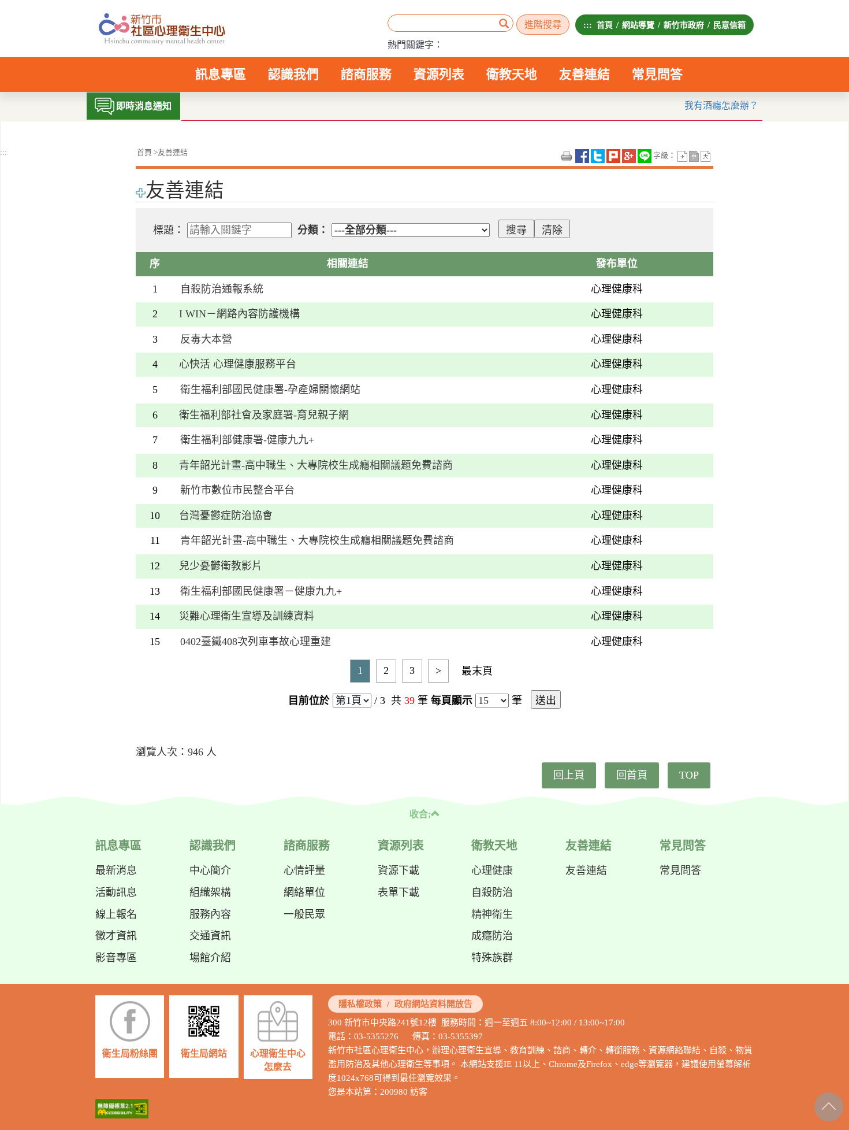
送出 (545, 700)
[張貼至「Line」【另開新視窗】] (644, 156)
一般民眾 (304, 914)
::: (587, 24)
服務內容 (210, 914)
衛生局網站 (204, 1053)
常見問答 (657, 74)
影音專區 (116, 958)
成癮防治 (492, 936)
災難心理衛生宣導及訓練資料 (246, 616)
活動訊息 (116, 892)
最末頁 (477, 671)
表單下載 (398, 892)
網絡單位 (304, 892)
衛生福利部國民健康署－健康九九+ (261, 591)
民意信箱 (729, 24)
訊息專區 (220, 79)
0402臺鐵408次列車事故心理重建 (255, 641)
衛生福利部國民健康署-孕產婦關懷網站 (270, 389)
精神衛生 (492, 914)
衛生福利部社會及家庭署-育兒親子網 (264, 415)
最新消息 (116, 870)
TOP (689, 775)
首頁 (605, 24)
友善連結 (584, 74)
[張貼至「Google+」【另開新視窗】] (629, 156)
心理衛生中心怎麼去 (278, 1060)
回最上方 (828, 1105)
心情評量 (304, 870)
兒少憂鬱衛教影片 (220, 566)
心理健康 (492, 870)
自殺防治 (492, 892)
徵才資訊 (116, 936)
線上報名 (116, 914)
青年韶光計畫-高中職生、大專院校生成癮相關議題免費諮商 (316, 465)
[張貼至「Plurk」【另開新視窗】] (613, 156)
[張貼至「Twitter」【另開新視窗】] (598, 156)
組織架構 (210, 892)
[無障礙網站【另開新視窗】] (121, 1108)
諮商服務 (366, 79)
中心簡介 (210, 870)
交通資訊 (210, 936)
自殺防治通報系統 (221, 289)
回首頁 (631, 775)
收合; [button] (420, 814)
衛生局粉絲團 (130, 1053)
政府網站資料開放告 (433, 1004)
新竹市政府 (684, 24)
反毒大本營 (206, 339)
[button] (682, 156)
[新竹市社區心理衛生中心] (162, 28)
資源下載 (398, 870)
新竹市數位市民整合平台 (237, 490)
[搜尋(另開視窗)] (503, 24)
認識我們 (293, 79)
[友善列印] (567, 156)
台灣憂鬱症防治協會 (226, 515)
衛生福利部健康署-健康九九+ (247, 440)
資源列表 (439, 79)
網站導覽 (638, 24)
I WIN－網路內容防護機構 (244, 314)
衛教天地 (511, 79)
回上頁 (568, 775)
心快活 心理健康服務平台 (237, 364)
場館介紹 (210, 958)
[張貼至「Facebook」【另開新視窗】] (582, 156)
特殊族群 (492, 958)
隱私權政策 (360, 1004)
